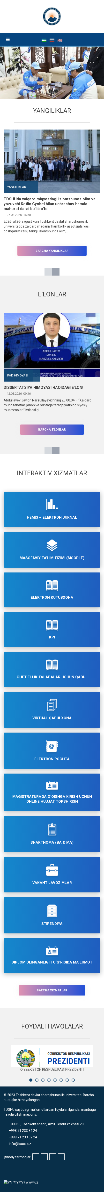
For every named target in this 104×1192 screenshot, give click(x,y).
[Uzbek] (44, 40)
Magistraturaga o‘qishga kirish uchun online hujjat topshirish (52, 799)
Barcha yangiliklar (52, 251)
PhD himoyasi (17, 375)
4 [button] (49, 1080)
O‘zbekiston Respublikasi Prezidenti (52, 1069)
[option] (52, 182)
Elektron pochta (52, 759)
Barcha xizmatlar (52, 990)
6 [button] (61, 1080)
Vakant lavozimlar (52, 883)
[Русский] (52, 40)
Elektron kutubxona (52, 597)
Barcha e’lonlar (52, 429)
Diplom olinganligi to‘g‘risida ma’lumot (52, 962)
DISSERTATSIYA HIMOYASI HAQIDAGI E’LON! (43, 387)
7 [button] (67, 1080)
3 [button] (43, 1080)
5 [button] (55, 1080)
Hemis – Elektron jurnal (52, 517)
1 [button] (30, 1080)
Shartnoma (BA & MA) (52, 842)
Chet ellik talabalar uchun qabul (52, 677)
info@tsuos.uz (20, 1144)
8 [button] (73, 1080)
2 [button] (36, 1080)
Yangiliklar (16, 187)
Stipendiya (52, 924)
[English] (60, 40)
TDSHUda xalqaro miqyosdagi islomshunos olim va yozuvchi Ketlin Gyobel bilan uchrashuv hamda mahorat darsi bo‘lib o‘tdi (50, 204)
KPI (52, 637)
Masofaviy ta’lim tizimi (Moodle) (52, 558)
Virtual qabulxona (52, 718)
